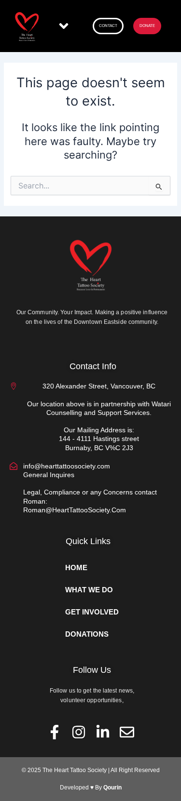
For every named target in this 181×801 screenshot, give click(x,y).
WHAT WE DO (89, 590)
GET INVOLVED (92, 612)
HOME (76, 568)
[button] (64, 26)
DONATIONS (87, 634)
